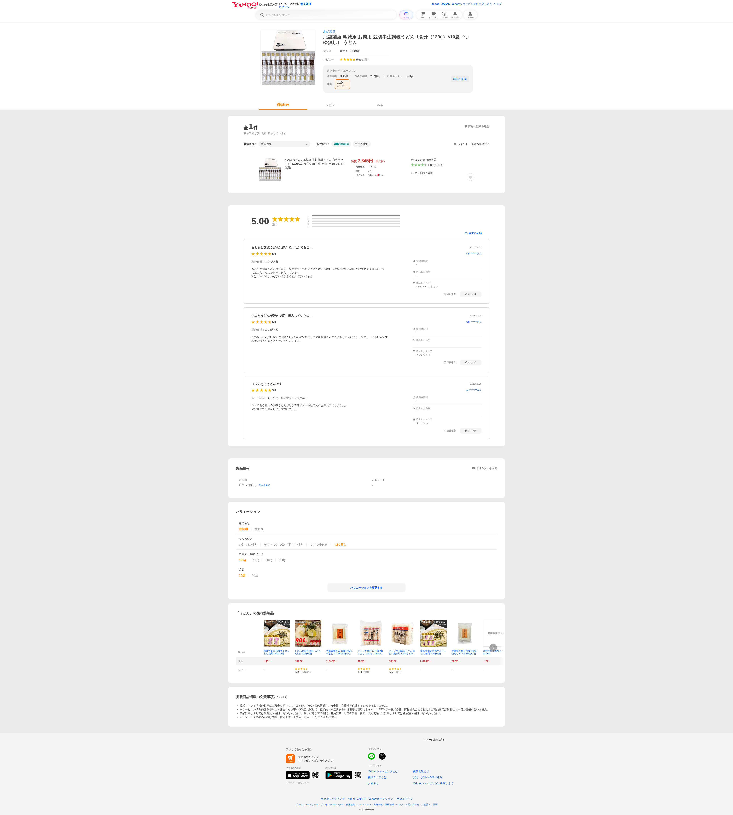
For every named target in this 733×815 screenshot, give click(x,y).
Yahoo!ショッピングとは (383, 771)
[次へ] (493, 648)
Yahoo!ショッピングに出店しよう (472, 3)
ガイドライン (364, 804)
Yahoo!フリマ (404, 798)
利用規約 (350, 804)
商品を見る (264, 485)
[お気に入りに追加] (470, 177)
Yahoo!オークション (381, 798)
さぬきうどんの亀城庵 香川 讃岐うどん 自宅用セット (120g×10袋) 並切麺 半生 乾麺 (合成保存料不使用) (315, 163)
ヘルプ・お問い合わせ (407, 804)
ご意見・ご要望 (429, 804)
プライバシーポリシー (306, 804)
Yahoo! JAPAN (440, 3)
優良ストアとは (377, 777)
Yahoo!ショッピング (332, 798)
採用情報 (389, 804)
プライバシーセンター (332, 804)
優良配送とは (421, 771)
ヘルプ (498, 3)
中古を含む (361, 144)
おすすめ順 (475, 233)
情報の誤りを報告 (486, 468)
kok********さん (474, 253)
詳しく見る (460, 78)
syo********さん (474, 390)
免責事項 (378, 804)
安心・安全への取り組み (427, 777)
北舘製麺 (329, 31)
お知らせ (373, 783)
